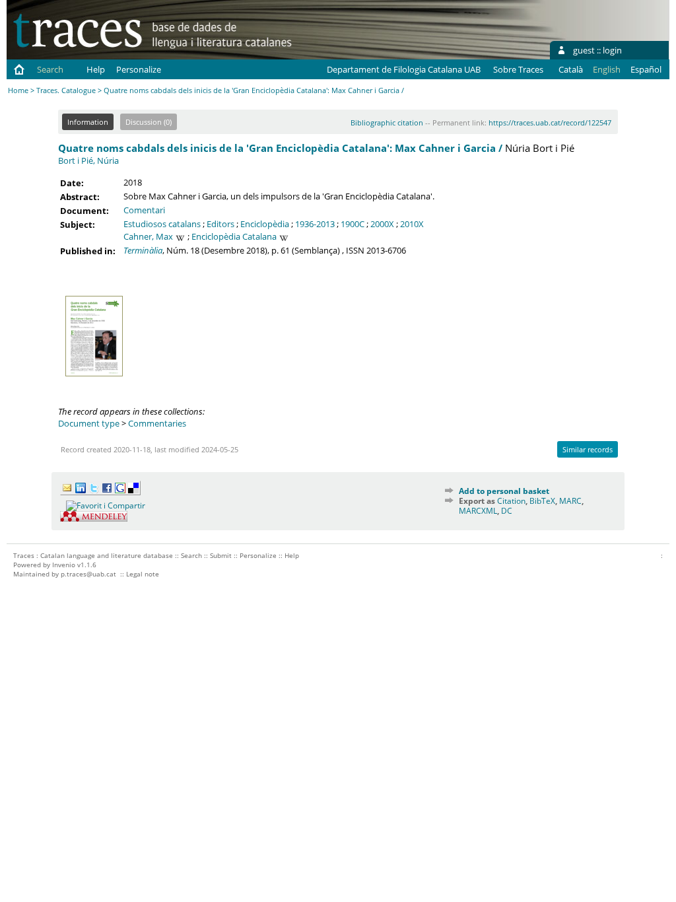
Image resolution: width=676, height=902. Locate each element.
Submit (221, 555)
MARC (570, 501)
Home (18, 90)
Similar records (587, 449)
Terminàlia (142, 250)
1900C (352, 224)
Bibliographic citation (387, 122)
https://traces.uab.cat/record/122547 (550, 122)
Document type (88, 423)
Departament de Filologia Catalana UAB (404, 69)
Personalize (138, 69)
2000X (382, 224)
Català (570, 69)
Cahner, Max (148, 236)
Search (50, 69)
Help (95, 69)
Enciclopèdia (264, 224)
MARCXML (478, 511)
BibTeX (542, 501)
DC (506, 511)
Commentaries (157, 423)
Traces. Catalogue (66, 90)
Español (645, 69)
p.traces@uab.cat (88, 573)
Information (87, 122)
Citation (511, 501)
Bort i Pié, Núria (88, 160)
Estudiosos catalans (162, 224)
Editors (220, 224)
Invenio (63, 564)
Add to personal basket (504, 491)
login (612, 50)
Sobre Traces (518, 69)
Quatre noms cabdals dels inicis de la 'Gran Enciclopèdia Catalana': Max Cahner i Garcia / (280, 148)
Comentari (144, 210)
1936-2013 (315, 224)
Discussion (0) (148, 122)
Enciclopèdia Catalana (234, 236)
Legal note (142, 573)
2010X (412, 224)
